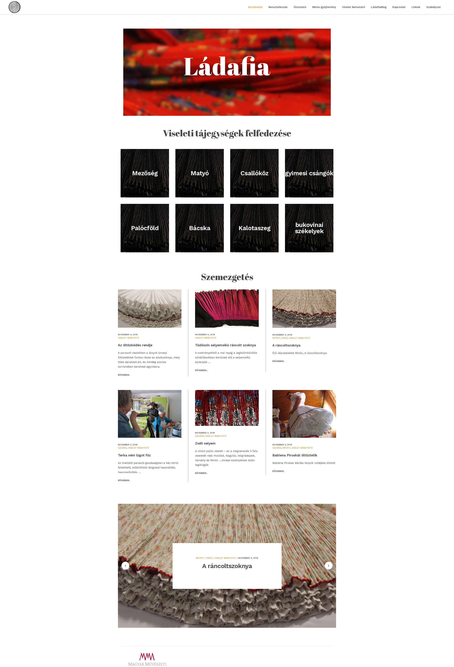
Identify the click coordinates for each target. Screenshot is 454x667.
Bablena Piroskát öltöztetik (294, 455)
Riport (276, 338)
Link (221, 544)
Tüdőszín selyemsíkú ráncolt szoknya (225, 345)
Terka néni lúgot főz (134, 455)
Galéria (122, 448)
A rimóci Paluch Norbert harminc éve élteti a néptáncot (227, 555)
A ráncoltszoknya (286, 345)
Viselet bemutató (128, 338)
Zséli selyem (205, 443)
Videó (284, 338)
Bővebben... (124, 375)
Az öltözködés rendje (135, 345)
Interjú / (213, 544)
